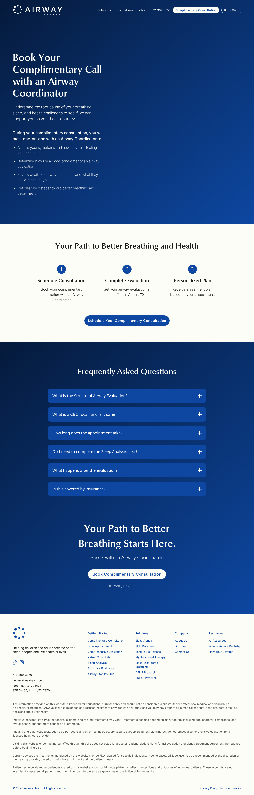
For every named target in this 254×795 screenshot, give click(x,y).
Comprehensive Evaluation (105, 651)
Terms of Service (230, 788)
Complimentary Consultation (196, 10)
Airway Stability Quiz (101, 674)
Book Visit (231, 10)
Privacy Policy (209, 788)
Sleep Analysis (97, 662)
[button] (104, 10)
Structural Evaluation (101, 668)
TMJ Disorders (144, 646)
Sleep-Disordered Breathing (146, 664)
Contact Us (182, 651)
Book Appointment (100, 646)
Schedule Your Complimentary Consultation (127, 321)
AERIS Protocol (145, 672)
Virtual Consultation (100, 657)
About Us (181, 640)
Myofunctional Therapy (150, 657)
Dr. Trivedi (181, 646)
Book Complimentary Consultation (127, 574)
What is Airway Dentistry (225, 646)
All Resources (217, 640)
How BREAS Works (221, 651)
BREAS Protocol (145, 678)
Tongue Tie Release (148, 651)
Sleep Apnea (143, 640)
